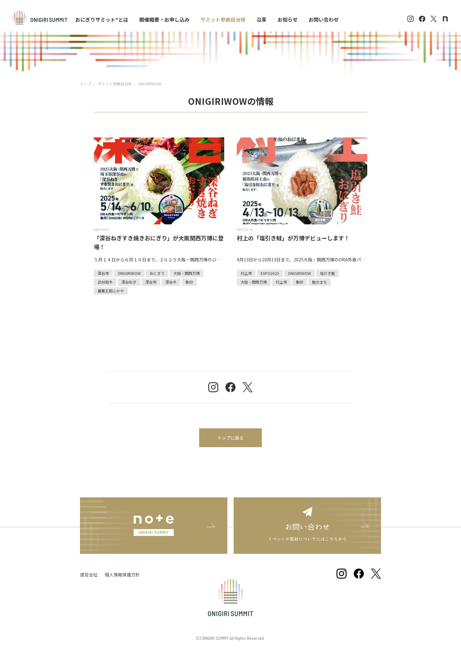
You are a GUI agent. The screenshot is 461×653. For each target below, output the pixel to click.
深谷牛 (171, 282)
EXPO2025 (270, 273)
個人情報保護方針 (122, 574)
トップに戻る (230, 438)
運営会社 (89, 574)
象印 (189, 282)
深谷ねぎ (128, 282)
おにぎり (157, 273)
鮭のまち (319, 282)
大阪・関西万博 (186, 273)
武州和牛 (105, 282)
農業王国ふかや (111, 290)
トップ (85, 83)
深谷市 (103, 273)
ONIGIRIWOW (129, 273)
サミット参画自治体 (115, 83)
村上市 (246, 273)
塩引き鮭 (327, 273)
